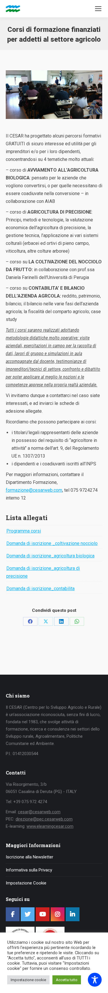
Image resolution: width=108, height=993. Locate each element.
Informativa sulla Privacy (29, 870)
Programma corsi (23, 531)
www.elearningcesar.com (49, 826)
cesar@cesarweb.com (39, 811)
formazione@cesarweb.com (34, 490)
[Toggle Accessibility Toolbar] (94, 979)
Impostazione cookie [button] (28, 980)
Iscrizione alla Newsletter (29, 857)
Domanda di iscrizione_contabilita (40, 588)
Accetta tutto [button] (66, 980)
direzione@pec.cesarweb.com (44, 819)
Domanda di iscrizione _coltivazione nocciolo (52, 543)
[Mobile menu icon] (98, 9)
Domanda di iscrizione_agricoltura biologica (50, 556)
